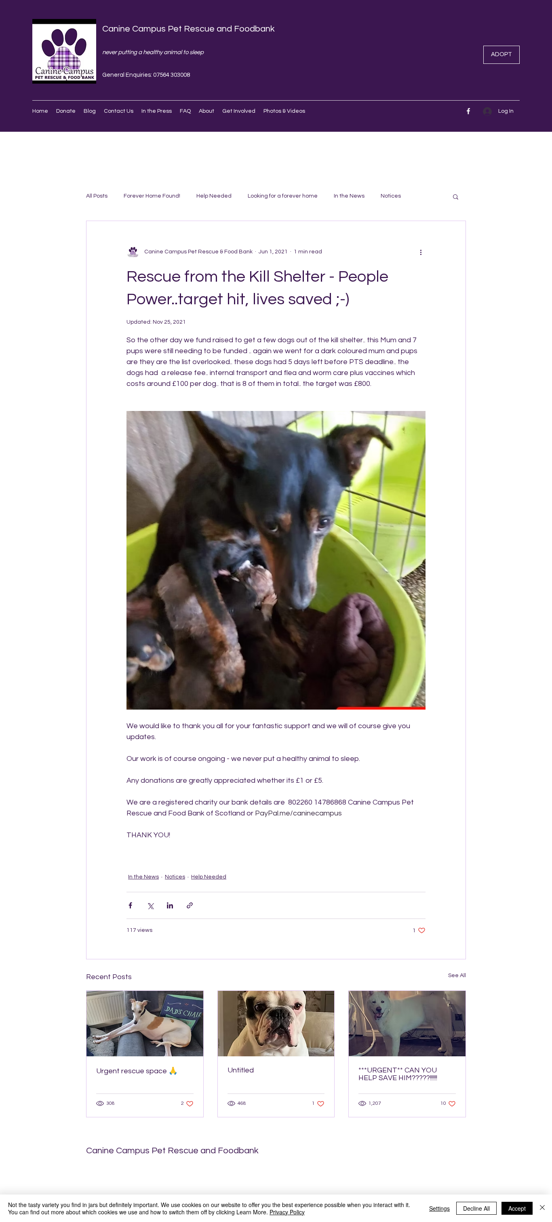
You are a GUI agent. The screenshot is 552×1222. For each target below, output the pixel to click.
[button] (455, 196)
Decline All (476, 1208)
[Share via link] (190, 905)
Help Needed (214, 196)
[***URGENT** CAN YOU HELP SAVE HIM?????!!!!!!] (407, 1023)
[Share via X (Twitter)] (150, 905)
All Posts (96, 196)
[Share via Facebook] (130, 905)
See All (457, 975)
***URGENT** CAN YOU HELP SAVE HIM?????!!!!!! (397, 1074)
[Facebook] (468, 111)
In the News (349, 196)
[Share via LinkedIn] (170, 905)
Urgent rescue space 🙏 (136, 1071)
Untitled (241, 1070)
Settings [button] (439, 1208)
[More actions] (421, 252)
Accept (517, 1208)
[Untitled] (276, 1023)
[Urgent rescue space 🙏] (144, 1023)
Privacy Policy (287, 1212)
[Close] (542, 1208)
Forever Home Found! (152, 196)
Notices (391, 196)
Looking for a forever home (283, 196)
